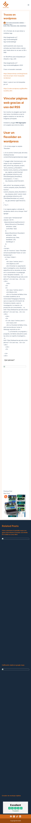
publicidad (13, 26)
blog (5, 26)
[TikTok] (17, 816)
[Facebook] (11, 816)
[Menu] (28, 5)
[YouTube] (14, 816)
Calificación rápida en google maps (13, 665)
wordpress (23, 26)
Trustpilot (15, 811)
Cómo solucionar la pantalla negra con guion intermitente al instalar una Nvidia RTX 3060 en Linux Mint (15, 532)
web (18, 26)
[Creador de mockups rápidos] (15, 731)
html (8, 26)
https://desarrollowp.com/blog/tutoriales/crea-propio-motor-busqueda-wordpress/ (15, 76)
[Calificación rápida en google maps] (15, 600)
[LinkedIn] (20, 816)
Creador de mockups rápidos (11, 795)
